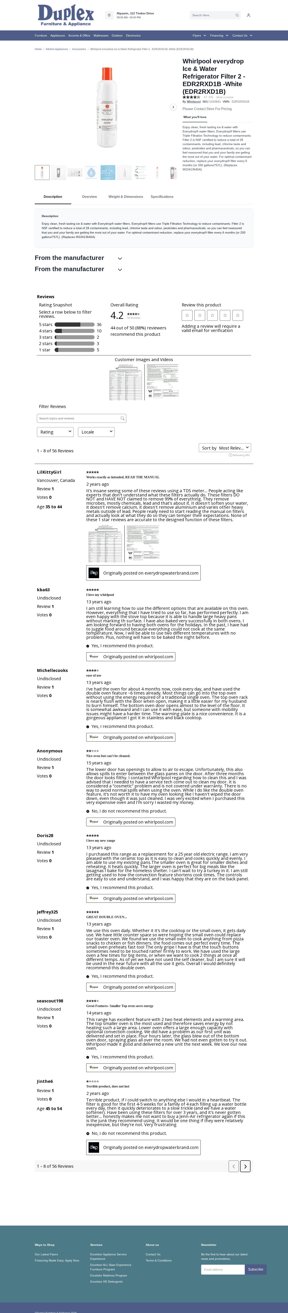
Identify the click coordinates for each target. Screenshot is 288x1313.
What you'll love (194, 117)
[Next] (173, 107)
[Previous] (40, 107)
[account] (248, 15)
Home (38, 49)
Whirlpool (194, 101)
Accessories (79, 49)
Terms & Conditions (159, 1260)
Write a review (224, 97)
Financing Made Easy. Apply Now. (57, 1260)
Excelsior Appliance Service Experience (108, 1256)
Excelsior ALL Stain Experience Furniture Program (110, 1267)
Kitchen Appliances (57, 49)
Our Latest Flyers (46, 1254)
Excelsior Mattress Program (108, 1275)
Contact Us (153, 1254)
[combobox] (215, 15)
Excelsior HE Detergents (106, 1281)
